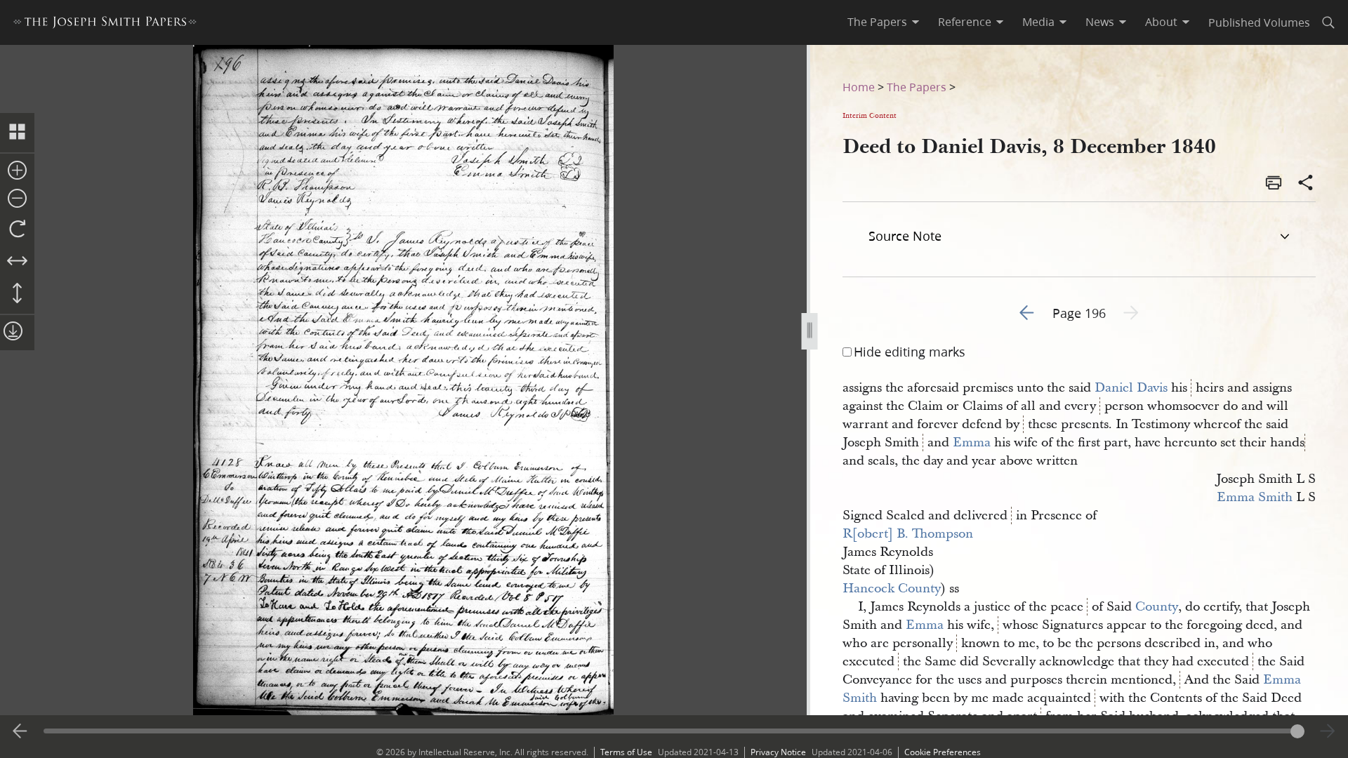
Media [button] (1038, 21)
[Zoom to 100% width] (17, 261)
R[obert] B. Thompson (907, 534)
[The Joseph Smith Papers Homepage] (105, 24)
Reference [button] (964, 21)
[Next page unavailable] (1327, 731)
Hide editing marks (909, 352)
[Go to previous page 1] (20, 731)
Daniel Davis (1131, 388)
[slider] (674, 731)
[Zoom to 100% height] (17, 294)
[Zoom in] (17, 171)
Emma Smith (1255, 497)
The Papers (916, 87)
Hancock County (891, 588)
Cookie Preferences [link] (942, 752)
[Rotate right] (17, 229)
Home (858, 87)
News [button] (1099, 21)
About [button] (1161, 21)
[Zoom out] (17, 199)
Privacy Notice (778, 752)
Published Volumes (1259, 22)
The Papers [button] (877, 21)
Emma (972, 442)
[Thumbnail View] (17, 132)
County (1156, 607)
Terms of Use (626, 752)
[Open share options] (1306, 184)
